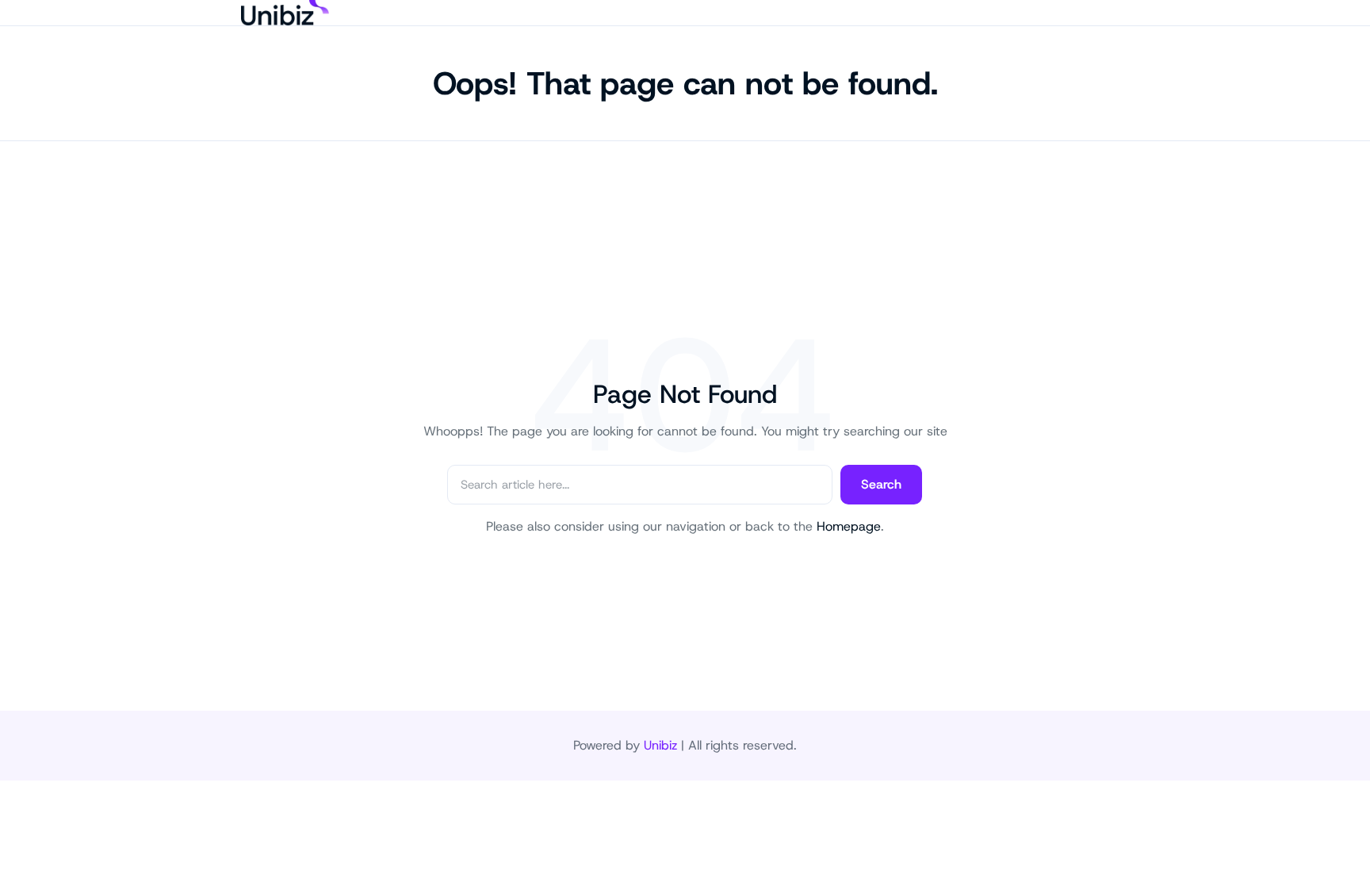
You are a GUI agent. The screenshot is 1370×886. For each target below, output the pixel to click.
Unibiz (660, 745)
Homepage (849, 526)
